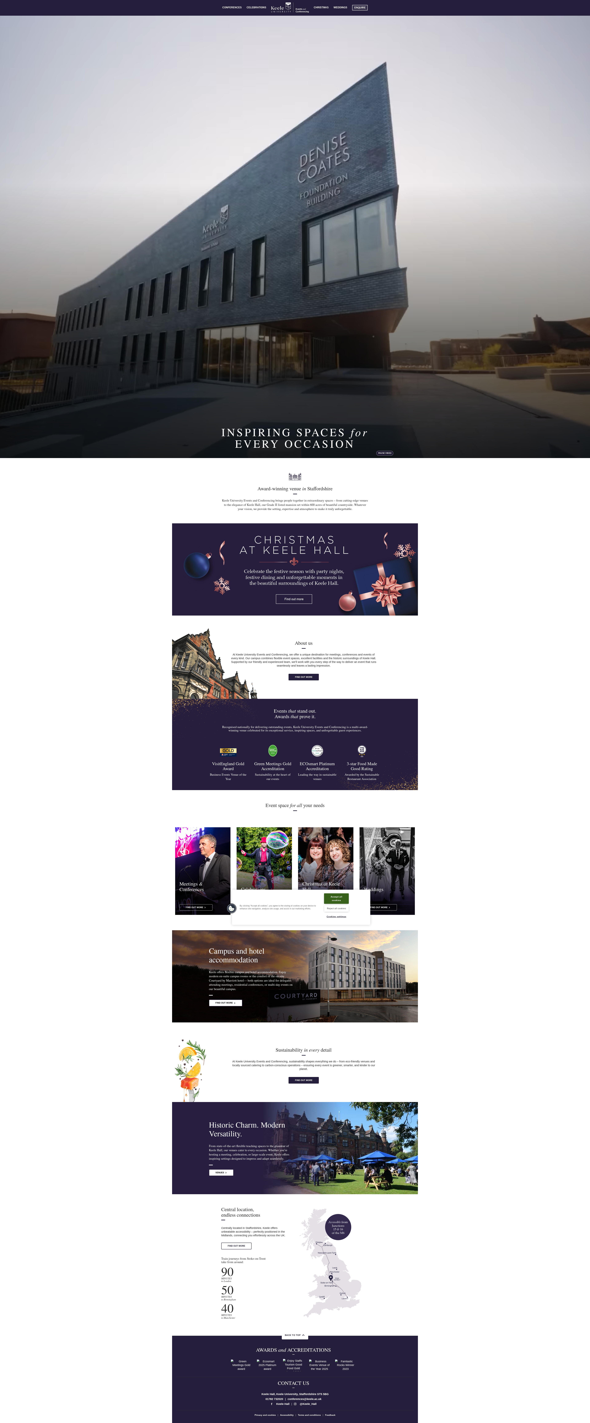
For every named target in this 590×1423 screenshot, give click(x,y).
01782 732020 (274, 1399)
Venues (220, 1172)
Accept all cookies (336, 898)
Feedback (330, 1415)
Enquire (360, 7)
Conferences (232, 7)
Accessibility (287, 1415)
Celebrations (256, 7)
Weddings (340, 7)
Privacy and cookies (265, 1415)
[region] (301, 907)
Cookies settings (336, 916)
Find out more (303, 677)
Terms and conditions (309, 1415)
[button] (231, 908)
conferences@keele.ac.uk (304, 1399)
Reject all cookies (336, 908)
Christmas (321, 7)
